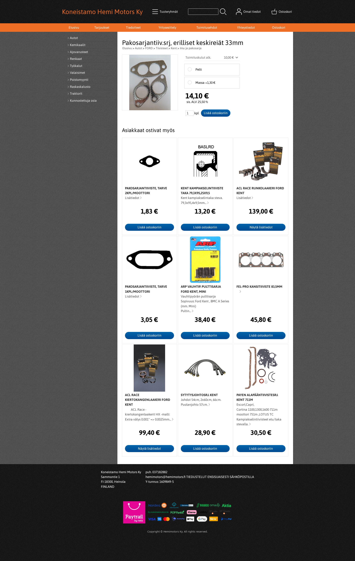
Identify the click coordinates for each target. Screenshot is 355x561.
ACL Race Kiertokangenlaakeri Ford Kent (147, 400)
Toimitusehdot (206, 27)
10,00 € (229, 57)
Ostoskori (278, 27)
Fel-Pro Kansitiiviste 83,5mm (259, 286)
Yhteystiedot (246, 27)
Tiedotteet (133, 27)
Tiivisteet (162, 48)
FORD (149, 48)
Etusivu (74, 27)
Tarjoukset (101, 27)
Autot (138, 48)
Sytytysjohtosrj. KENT (199, 395)
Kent (174, 48)
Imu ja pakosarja (191, 48)
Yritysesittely (167, 27)
